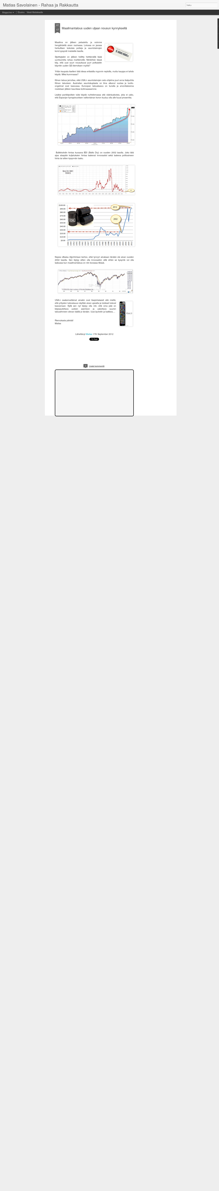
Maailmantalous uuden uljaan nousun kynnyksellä (94, 28)
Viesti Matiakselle (35, 12)
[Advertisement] (150, 70)
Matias (89, 334)
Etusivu (21, 12)
